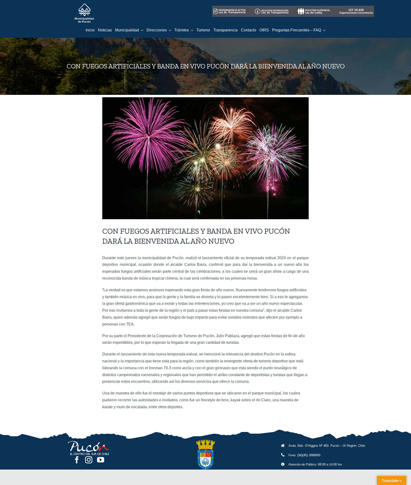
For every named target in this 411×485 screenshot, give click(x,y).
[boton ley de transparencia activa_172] (230, 7)
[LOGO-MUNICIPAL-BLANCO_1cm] (84, 5)
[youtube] (100, 459)
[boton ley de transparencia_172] (272, 7)
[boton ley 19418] (356, 7)
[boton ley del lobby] (314, 7)
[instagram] (88, 459)
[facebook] (76, 459)
